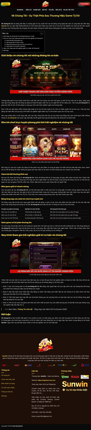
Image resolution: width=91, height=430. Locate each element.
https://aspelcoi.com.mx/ (46, 380)
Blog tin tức (68, 10)
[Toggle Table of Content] (41, 33)
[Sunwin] (45, 4)
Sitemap (4, 396)
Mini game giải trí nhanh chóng (15, 42)
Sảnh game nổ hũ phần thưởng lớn (16, 46)
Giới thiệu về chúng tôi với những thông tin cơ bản (18, 36)
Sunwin (20, 10)
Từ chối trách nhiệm (8, 387)
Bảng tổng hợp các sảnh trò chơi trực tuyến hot (19, 44)
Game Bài (37, 10)
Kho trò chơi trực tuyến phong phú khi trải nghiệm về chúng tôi (23, 38)
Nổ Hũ (44, 10)
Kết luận (6, 50)
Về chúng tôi (5, 375)
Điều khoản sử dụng (8, 383)
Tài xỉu (51, 10)
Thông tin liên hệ (7, 392)
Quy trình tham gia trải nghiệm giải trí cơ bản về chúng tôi (21, 48)
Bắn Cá (29, 10)
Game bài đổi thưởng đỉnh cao (14, 40)
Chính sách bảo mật (8, 379)
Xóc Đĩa (58, 10)
